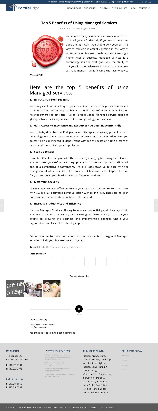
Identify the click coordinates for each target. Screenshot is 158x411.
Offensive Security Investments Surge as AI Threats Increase (59, 375)
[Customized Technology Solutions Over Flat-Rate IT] (51, 288)
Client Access (129, 2)
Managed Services (86, 28)
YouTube (125, 370)
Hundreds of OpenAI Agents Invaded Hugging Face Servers (58, 370)
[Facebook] (139, 2)
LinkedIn (125, 365)
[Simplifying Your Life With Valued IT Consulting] (15, 288)
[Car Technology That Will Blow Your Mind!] (2, 205)
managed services (72, 246)
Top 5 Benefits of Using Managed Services (79, 22)
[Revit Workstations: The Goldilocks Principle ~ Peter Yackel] (33, 288)
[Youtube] (150, 2)
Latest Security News (57, 351)
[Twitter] (142, 2)
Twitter (124, 360)
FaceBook (125, 355)
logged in (49, 332)
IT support (55, 246)
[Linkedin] (146, 2)
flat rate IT (42, 246)
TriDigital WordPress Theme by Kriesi (53, 407)
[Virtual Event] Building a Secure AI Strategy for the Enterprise (57, 364)
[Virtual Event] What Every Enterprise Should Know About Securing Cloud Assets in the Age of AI (58, 357)
